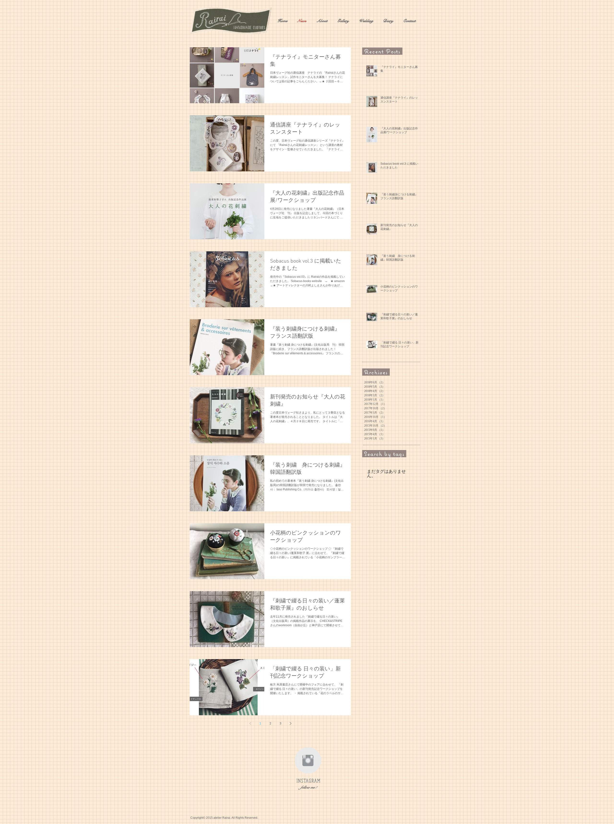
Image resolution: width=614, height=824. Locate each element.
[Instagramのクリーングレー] (308, 760)
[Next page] (290, 723)
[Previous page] (250, 723)
